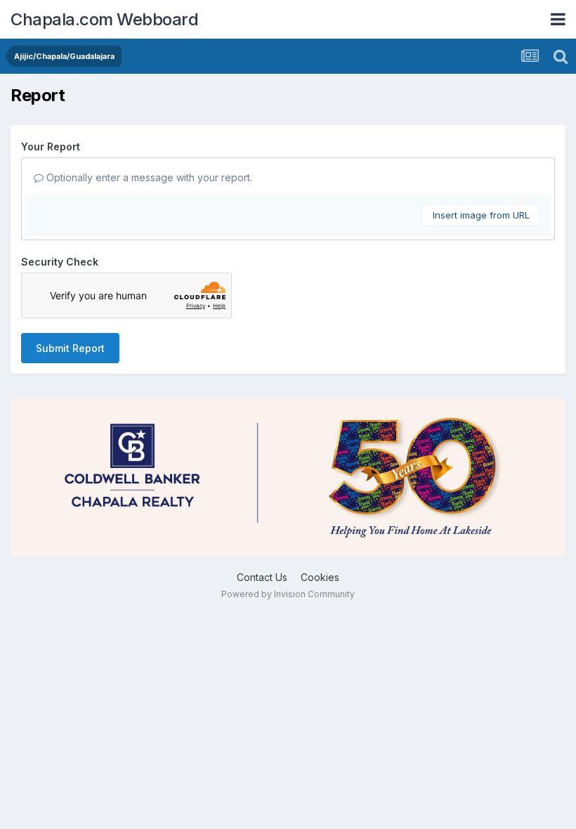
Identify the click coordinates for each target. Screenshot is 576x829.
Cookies (320, 577)
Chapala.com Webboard (104, 19)
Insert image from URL (481, 215)
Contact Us (262, 577)
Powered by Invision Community (288, 594)
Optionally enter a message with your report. (148, 177)
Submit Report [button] (70, 348)
